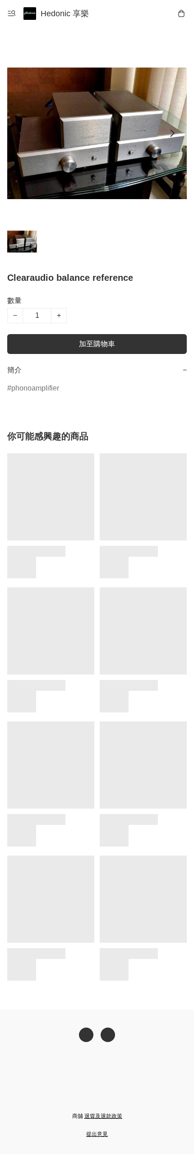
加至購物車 (97, 344)
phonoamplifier (35, 388)
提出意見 (97, 1134)
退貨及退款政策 (103, 1116)
